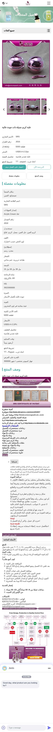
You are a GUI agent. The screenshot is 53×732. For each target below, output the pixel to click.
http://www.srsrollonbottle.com (36, 423)
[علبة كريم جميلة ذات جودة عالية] (26, 68)
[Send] (49, 728)
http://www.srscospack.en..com (29, 415)
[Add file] (3, 728)
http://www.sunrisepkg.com (16, 420)
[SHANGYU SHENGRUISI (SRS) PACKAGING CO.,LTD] (27, 3)
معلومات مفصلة (14, 176)
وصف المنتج (39, 176)
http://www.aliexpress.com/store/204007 (24, 412)
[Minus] (49, 668)
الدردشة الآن (39, 167)
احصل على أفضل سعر (14, 167)
